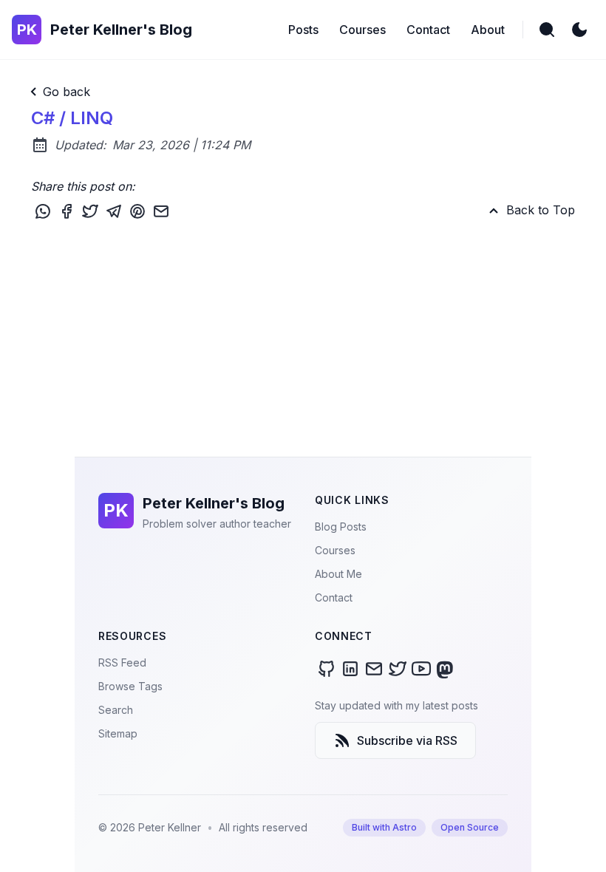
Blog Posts (341, 526)
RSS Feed (122, 662)
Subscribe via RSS (407, 740)
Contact (334, 597)
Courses (335, 550)
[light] (579, 29)
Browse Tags (130, 686)
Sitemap (117, 733)
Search (115, 710)
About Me (338, 574)
